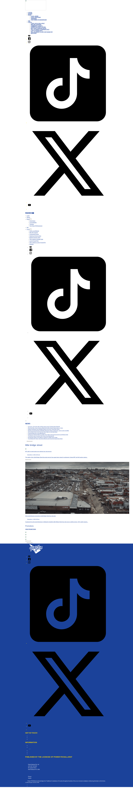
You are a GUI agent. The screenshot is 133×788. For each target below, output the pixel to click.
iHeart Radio (31, 786)
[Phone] (29, 209)
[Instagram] (29, 42)
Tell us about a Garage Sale (40, 29)
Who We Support (36, 24)
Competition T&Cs (32, 747)
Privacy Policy (31, 745)
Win (29, 21)
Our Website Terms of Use (34, 752)
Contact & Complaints (33, 736)
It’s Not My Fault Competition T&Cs (39, 749)
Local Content (31, 753)
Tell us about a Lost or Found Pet (42, 32)
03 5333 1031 (35, 778)
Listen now (28, 213)
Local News (34, 16)
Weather (34, 33)
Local (30, 22)
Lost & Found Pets (36, 30)
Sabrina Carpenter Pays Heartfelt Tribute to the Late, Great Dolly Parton (44, 429)
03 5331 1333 (35, 776)
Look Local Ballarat (38, 23)
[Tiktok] (68, 122)
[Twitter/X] (68, 202)
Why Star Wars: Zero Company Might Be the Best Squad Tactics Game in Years (45, 427)
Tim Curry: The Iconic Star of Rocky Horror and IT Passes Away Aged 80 (44, 426)
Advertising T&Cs (32, 750)
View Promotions (30, 529)
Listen (30, 12)
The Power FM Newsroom (39, 19)
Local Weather (36, 17)
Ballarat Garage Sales (38, 28)
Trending (34, 18)
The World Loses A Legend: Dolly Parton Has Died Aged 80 (41, 436)
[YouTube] (29, 206)
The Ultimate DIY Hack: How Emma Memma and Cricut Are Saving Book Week (45, 438)
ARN (29, 784)
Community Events (37, 26)
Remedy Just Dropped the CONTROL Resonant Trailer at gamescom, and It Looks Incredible (48, 430)
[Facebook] (29, 39)
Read (29, 15)
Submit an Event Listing (38, 27)
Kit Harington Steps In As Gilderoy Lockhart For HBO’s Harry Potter (42, 437)
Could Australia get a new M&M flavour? (37, 433)
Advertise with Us (32, 737)
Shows (30, 13)
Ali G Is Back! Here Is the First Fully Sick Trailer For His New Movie (42, 431)
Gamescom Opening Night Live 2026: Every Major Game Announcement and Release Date (48, 434)
